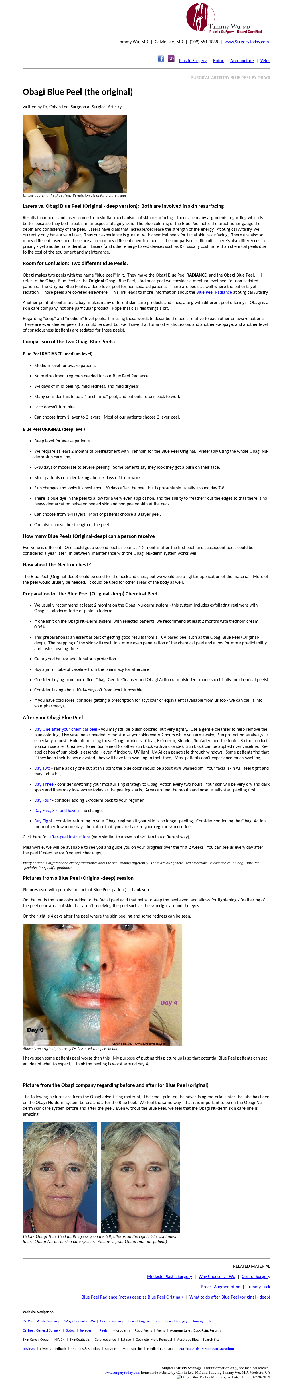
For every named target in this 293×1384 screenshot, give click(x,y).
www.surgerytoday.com (122, 1372)
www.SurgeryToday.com (247, 42)
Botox (218, 61)
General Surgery (48, 1330)
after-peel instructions (69, 837)
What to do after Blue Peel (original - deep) (229, 1297)
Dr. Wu (28, 1321)
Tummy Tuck (258, 1287)
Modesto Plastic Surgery (169, 1277)
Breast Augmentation (220, 1287)
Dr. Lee (28, 1330)
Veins (265, 61)
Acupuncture (242, 61)
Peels (103, 1330)
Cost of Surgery (256, 1277)
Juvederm (87, 1330)
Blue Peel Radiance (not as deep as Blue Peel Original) (132, 1297)
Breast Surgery (176, 1321)
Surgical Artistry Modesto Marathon (207, 1349)
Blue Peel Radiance (214, 292)
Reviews (29, 1349)
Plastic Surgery (193, 61)
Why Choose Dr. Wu (217, 1277)
